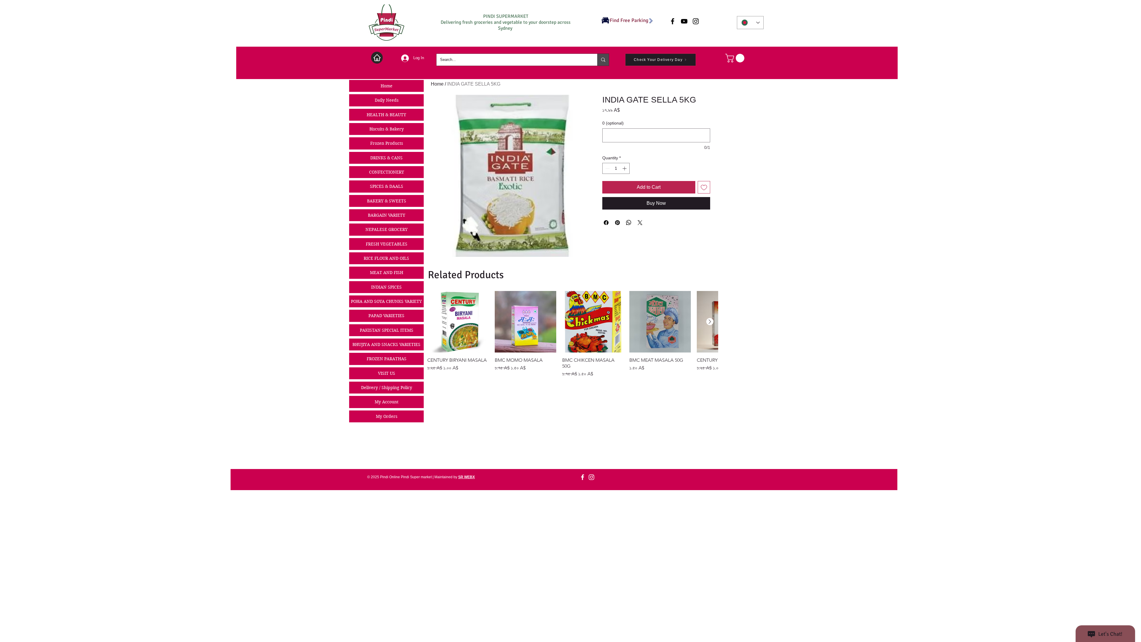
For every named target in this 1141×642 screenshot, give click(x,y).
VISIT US (386, 373)
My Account (386, 402)
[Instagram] (591, 477)
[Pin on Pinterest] (617, 222)
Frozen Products (386, 143)
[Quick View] (458, 322)
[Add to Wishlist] (704, 187)
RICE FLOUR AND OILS (386, 258)
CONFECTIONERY (386, 172)
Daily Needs (386, 100)
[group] (572, 334)
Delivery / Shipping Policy (386, 387)
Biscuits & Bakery (386, 129)
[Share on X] (640, 222)
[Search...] (603, 60)
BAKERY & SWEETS (386, 201)
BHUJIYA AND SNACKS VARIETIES (386, 344)
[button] (735, 58)
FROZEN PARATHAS (386, 358)
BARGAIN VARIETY (386, 215)
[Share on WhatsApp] (628, 222)
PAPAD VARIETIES (386, 315)
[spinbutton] (616, 168)
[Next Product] (709, 321)
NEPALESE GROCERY (386, 229)
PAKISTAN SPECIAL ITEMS (386, 330)
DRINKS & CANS (386, 157)
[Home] (377, 58)
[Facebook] (582, 477)
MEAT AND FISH (386, 272)
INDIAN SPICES (386, 287)
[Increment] (625, 168)
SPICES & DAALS (386, 186)
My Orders (386, 416)
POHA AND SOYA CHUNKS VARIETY (386, 301)
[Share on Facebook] (606, 222)
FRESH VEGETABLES (386, 244)
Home (387, 86)
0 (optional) (613, 123)
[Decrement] (607, 168)
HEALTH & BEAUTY (386, 114)
